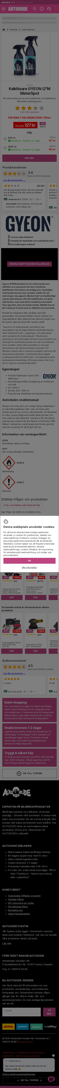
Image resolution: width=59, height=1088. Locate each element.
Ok (29, 560)
